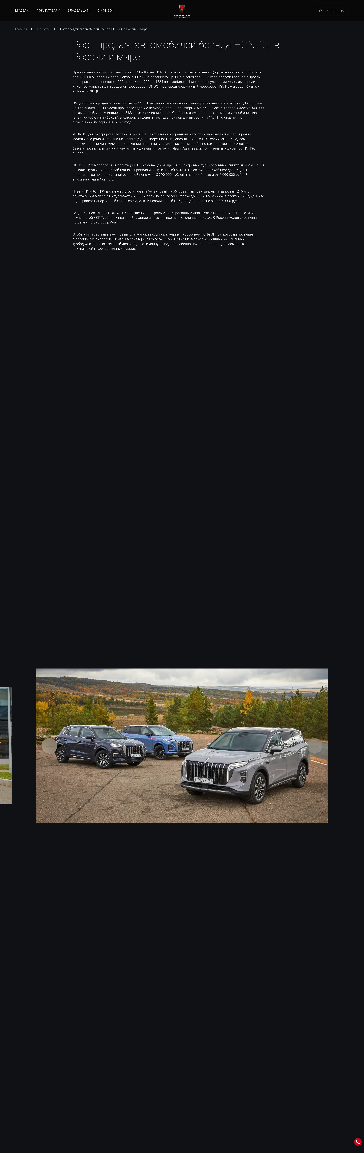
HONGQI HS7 (211, 234)
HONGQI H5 (94, 91)
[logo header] (182, 10)
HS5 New (225, 86)
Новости (43, 29)
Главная (21, 29)
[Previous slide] (49, 746)
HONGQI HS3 (156, 86)
